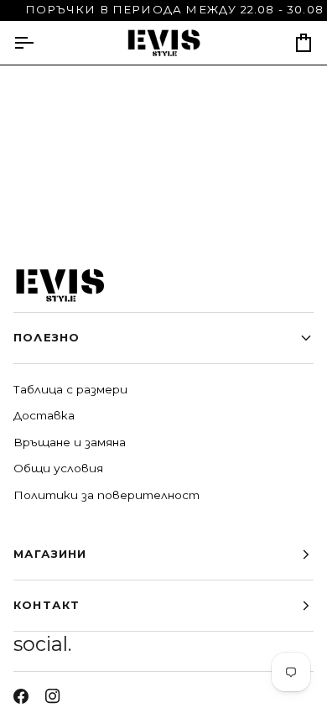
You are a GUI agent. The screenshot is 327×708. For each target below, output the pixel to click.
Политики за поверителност (106, 495)
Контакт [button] (46, 605)
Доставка (44, 415)
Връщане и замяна (69, 442)
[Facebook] (21, 696)
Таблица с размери (70, 389)
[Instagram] (52, 696)
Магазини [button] (50, 553)
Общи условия (58, 468)
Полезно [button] (46, 337)
